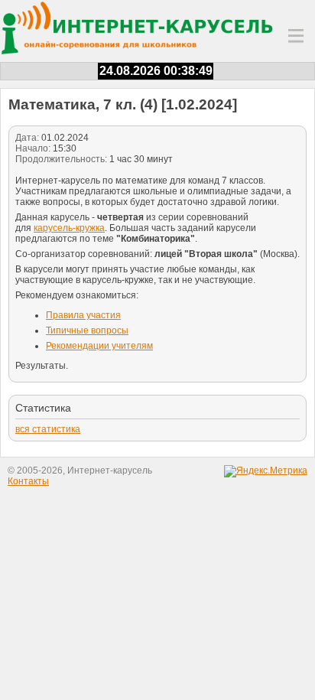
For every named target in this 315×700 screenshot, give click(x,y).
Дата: (27, 137)
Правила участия (83, 315)
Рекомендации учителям (99, 345)
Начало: (32, 148)
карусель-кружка (69, 228)
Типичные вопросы (87, 330)
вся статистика (47, 429)
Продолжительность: (61, 159)
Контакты (28, 481)
